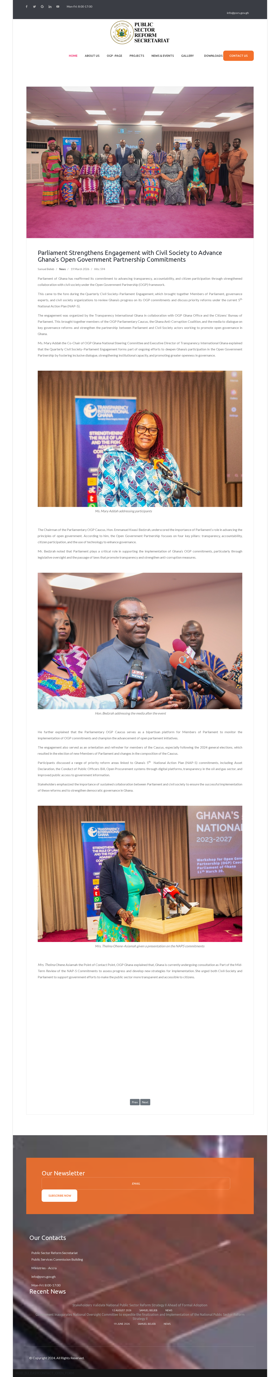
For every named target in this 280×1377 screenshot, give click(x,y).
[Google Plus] (42, 6)
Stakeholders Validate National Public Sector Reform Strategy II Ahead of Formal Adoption (140, 1305)
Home (73, 55)
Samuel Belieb (148, 1310)
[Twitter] (34, 6)
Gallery (187, 55)
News (62, 269)
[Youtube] (57, 6)
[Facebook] (26, 6)
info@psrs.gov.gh (238, 13)
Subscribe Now (59, 1195)
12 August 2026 (121, 1310)
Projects (137, 55)
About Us (92, 55)
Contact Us (238, 55)
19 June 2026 (122, 1323)
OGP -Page (114, 55)
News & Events (162, 55)
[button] (45, 1373)
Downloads (213, 55)
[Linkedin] (50, 6)
